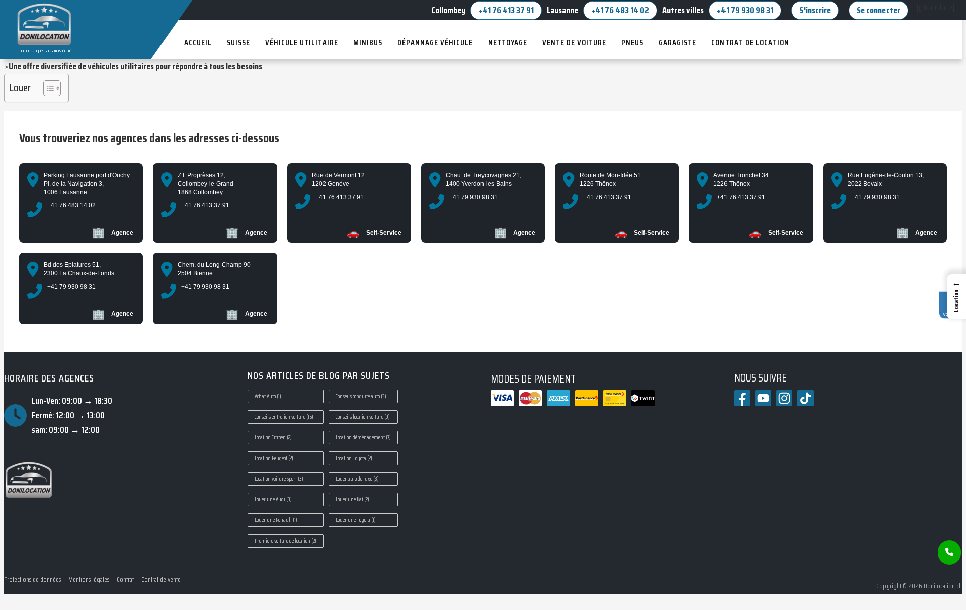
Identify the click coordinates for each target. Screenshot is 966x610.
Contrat (125, 579)
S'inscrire (815, 10)
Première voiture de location (285, 541)
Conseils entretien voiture (284, 417)
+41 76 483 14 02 (620, 10)
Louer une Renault (276, 520)
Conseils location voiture (363, 417)
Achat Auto (268, 396)
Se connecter (878, 10)
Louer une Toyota (356, 520)
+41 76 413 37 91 (506, 10)
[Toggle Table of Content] (47, 88)
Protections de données (32, 579)
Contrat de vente (161, 579)
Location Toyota (354, 458)
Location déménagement (363, 437)
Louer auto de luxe (357, 479)
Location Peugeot (274, 458)
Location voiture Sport (279, 479)
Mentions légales (88, 579)
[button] (956, 296)
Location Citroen (273, 437)
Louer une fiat (352, 499)
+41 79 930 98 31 (745, 10)
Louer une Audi (273, 499)
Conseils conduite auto (361, 396)
